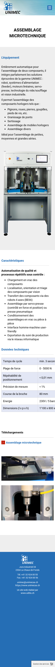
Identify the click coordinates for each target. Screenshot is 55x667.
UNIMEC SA (12, 8)
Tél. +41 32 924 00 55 (27, 574)
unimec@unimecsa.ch (27, 582)
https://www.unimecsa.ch (27, 585)
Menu (49, 7)
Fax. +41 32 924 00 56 (27, 577)
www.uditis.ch (27, 592)
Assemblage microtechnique (23, 442)
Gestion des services (41, 664)
